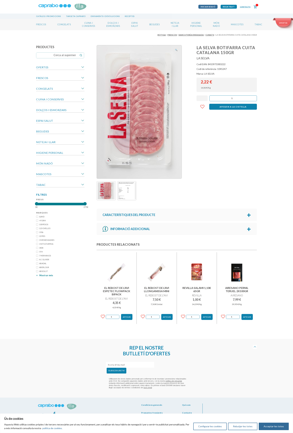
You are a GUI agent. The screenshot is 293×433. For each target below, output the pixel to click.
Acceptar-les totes (274, 426)
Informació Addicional (130, 229)
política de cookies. (52, 428)
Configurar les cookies (210, 426)
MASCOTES (237, 24)
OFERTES (42, 67)
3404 (41, 248)
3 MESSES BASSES (46, 240)
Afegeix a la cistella (233, 106)
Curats (210, 35)
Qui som (186, 405)
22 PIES (42, 236)
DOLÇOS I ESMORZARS (51, 110)
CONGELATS (64, 24)
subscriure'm (116, 370)
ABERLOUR (44, 267)
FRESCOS (41, 24)
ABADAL (42, 263)
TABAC (258, 24)
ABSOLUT (43, 271)
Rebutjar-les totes (242, 426)
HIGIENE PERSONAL (49, 152)
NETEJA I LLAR (46, 142)
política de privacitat (174, 381)
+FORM (42, 220)
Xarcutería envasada (191, 35)
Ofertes (283, 23)
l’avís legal (147, 388)
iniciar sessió (208, 7)
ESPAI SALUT (44, 120)
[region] (146, 423)
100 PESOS (43, 224)
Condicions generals (151, 405)
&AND (41, 216)
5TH (41, 252)
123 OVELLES (44, 228)
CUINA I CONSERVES (50, 99)
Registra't (229, 7)
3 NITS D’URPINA (46, 244)
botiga (162, 35)
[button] (176, 50)
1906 (41, 232)
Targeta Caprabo (76, 16)
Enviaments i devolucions (105, 16)
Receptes (130, 16)
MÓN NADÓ (44, 163)
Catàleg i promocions (48, 16)
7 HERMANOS (45, 255)
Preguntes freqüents (152, 412)
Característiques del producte (129, 215)
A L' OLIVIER (44, 259)
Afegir (127, 317)
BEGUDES (154, 24)
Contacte (245, 7)
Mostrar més (44, 275)
